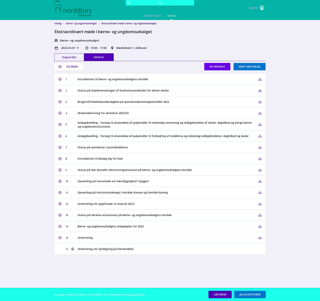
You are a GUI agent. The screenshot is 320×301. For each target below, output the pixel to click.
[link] (72, 8)
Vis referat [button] (217, 66)
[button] (68, 66)
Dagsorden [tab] (69, 57)
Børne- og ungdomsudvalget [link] (81, 23)
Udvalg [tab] (171, 15)
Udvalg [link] (58, 23)
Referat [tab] (99, 57)
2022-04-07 (68, 48)
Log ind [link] (253, 7)
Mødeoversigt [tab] (152, 15)
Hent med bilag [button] (249, 66)
